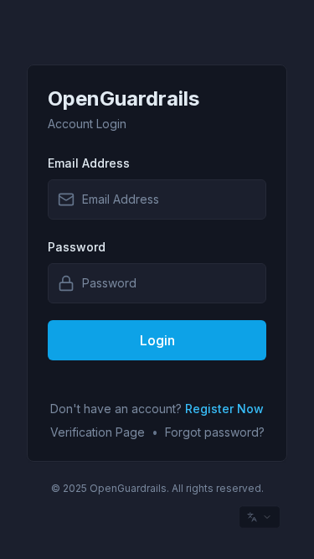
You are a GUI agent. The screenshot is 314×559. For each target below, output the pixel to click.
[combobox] (260, 517)
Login (157, 340)
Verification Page (97, 432)
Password (77, 247)
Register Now (224, 408)
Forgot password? (215, 432)
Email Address (89, 163)
